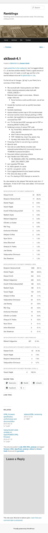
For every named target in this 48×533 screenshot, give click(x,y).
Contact (28, 40)
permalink (20, 451)
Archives (14, 40)
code (20, 447)
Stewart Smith (24, 63)
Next (41, 47)
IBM (24, 447)
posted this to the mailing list (17, 68)
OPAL (28, 447)
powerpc (34, 447)
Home (6, 40)
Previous (7, 47)
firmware (7, 449)
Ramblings (11, 13)
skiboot (31, 449)
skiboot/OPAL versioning (33, 414)
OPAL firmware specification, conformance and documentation (10, 417)
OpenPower (18, 449)
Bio (21, 40)
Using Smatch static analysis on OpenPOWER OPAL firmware (11, 433)
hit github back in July (28, 75)
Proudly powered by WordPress (24, 529)
